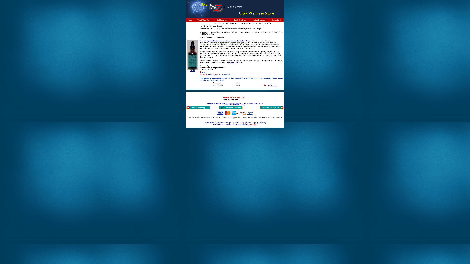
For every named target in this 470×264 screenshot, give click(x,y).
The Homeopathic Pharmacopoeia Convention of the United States (225, 41)
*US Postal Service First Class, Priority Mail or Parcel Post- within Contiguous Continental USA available (235, 103)
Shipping (263, 123)
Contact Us (217, 124)
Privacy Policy (239, 123)
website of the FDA (235, 62)
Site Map (225, 124)
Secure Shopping (252, 123)
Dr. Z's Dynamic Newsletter (239, 124)
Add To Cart (272, 85)
